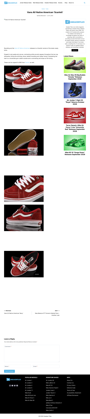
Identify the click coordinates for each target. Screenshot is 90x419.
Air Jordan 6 (28, 388)
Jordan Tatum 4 (50, 393)
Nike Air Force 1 (29, 398)
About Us (71, 2)
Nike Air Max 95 (29, 400)
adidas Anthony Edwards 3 (54, 403)
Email (35, 366)
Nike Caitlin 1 (50, 410)
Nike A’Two (49, 405)
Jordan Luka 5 (50, 390)
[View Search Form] (84, 3)
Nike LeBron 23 (50, 383)
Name (7, 366)
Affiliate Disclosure (72, 395)
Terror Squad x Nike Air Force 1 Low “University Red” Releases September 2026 (75, 128)
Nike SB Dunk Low (30, 395)
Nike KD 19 (49, 385)
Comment (8, 346)
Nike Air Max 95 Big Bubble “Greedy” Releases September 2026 (74, 77)
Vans (47, 8)
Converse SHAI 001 (51, 408)
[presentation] (75, 65)
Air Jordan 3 (28, 383)
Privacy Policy (71, 385)
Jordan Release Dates (26, 2)
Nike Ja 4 (48, 398)
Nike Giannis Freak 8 (52, 388)
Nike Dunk (28, 393)
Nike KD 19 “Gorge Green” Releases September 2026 (75, 153)
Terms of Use (71, 390)
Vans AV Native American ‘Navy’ (13, 312)
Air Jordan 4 (28, 385)
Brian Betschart (42, 15)
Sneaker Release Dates (51, 2)
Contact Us (70, 383)
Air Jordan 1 (28, 380)
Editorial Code (71, 388)
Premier (27, 62)
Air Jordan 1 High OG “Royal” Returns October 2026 (74, 102)
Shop (66, 2)
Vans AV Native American (22, 48)
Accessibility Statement (74, 393)
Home (43, 8)
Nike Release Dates (38, 2)
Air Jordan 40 (50, 380)
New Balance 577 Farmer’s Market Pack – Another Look (47, 313)
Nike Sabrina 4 (50, 395)
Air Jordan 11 (29, 390)
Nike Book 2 (49, 400)
